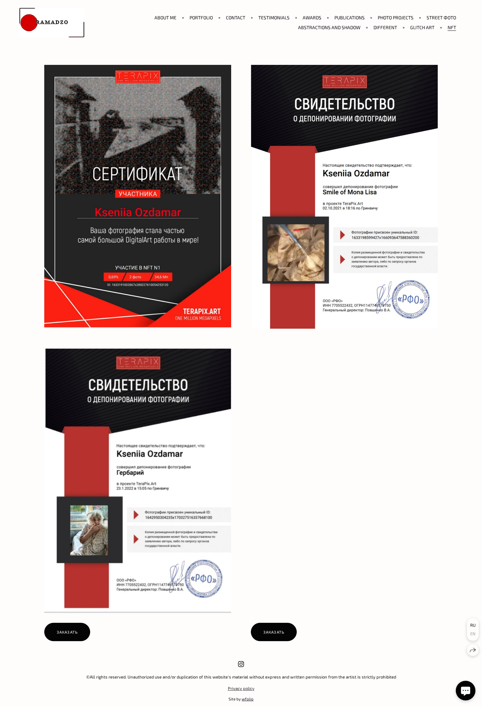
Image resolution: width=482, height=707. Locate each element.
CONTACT (235, 17)
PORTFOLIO (201, 17)
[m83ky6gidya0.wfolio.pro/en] (51, 22)
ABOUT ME (165, 17)
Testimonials (274, 17)
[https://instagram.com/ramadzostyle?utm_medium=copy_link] (241, 664)
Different (385, 27)
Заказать (67, 632)
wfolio (247, 699)
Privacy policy (241, 688)
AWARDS (312, 17)
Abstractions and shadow (329, 27)
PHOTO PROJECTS (395, 17)
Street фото (441, 17)
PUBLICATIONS (349, 17)
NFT (452, 27)
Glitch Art (422, 27)
